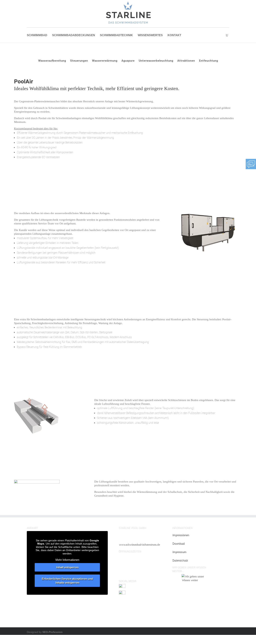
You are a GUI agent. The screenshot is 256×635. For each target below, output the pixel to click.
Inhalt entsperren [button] (67, 567)
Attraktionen (186, 60)
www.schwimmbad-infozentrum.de (139, 544)
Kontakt (174, 35)
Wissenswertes (150, 35)
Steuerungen (79, 60)
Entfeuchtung (208, 60)
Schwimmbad (37, 35)
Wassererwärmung (104, 60)
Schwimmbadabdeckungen (73, 35)
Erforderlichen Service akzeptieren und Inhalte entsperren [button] (67, 580)
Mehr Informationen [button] (67, 559)
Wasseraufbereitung (52, 60)
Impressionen (180, 534)
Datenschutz (180, 560)
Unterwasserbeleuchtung (156, 60)
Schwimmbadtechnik (116, 35)
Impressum (179, 551)
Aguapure (128, 60)
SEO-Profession (52, 632)
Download (178, 543)
